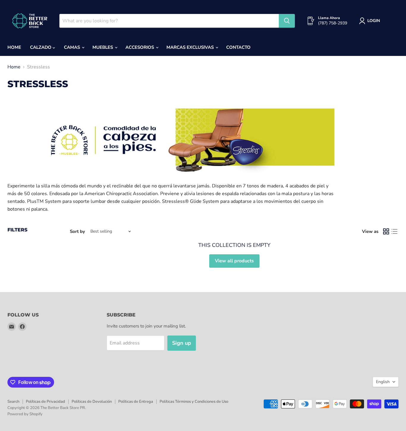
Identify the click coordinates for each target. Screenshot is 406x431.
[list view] (394, 231)
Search (13, 401)
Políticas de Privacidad (45, 401)
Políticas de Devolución (92, 401)
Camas (72, 47)
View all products (234, 261)
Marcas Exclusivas (190, 47)
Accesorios (140, 47)
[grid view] (386, 231)
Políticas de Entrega (135, 401)
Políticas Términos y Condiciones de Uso (194, 401)
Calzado (41, 47)
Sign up (181, 343)
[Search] (287, 21)
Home (14, 47)
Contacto (238, 47)
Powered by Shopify (25, 414)
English (383, 382)
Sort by (77, 231)
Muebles (103, 47)
